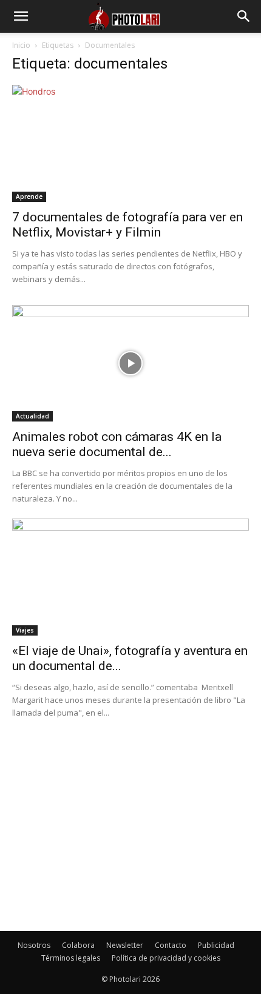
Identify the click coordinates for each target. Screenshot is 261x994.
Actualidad (32, 416)
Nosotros (34, 945)
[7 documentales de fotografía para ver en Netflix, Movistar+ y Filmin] (130, 143)
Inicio (21, 45)
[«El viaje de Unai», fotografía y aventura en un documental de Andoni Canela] (130, 577)
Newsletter (124, 945)
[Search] (244, 16)
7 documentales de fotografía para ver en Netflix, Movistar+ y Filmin (127, 225)
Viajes (25, 630)
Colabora (78, 945)
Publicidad (216, 945)
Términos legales (70, 958)
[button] (20, 16)
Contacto (170, 945)
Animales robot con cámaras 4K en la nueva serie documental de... (117, 444)
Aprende (29, 196)
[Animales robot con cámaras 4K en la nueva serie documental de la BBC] (130, 363)
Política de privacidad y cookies (166, 958)
